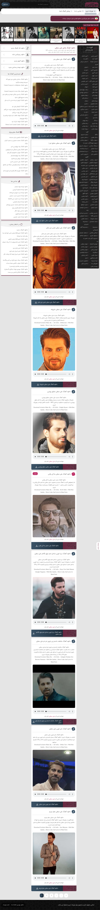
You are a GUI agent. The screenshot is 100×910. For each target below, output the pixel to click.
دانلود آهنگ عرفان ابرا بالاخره (19, 159)
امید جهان (94, 76)
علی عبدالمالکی (93, 174)
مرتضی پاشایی (93, 233)
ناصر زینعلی (84, 255)
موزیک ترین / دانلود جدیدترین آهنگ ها (91, 4)
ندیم (86, 258)
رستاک (95, 120)
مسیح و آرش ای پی (93, 240)
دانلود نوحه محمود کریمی (20, 190)
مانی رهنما (85, 202)
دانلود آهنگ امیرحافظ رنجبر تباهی (18, 239)
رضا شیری (94, 123)
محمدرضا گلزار (84, 227)
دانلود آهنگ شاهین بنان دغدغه (18, 137)
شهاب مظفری (84, 160)
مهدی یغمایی (84, 250)
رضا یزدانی (85, 126)
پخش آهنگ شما (64, 11)
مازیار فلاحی (84, 199)
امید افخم (85, 73)
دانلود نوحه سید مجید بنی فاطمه (18, 199)
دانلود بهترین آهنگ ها (17, 905)
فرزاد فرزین (94, 191)
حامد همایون (94, 104)
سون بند (85, 143)
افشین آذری (94, 70)
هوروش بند (94, 263)
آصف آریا (94, 59)
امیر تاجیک (94, 78)
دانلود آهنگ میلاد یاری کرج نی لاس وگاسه (15, 260)
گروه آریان (94, 199)
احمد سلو (94, 67)
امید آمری (94, 73)
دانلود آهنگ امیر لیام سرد (20, 248)
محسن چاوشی (93, 213)
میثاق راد (95, 252)
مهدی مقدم (84, 247)
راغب (86, 118)
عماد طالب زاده (93, 188)
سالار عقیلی (94, 137)
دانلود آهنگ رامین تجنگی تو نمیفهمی (17, 150)
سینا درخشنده (84, 149)
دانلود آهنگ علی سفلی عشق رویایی (59, 392)
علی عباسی (85, 171)
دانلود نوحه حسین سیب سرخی (19, 196)
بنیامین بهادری (84, 92)
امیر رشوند (85, 78)
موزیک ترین (89, 11)
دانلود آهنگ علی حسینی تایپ (19, 162)
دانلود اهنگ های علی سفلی (65, 48)
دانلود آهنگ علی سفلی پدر (62, 59)
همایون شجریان (83, 261)
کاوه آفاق (85, 193)
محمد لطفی (84, 219)
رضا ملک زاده (93, 126)
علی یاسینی (84, 177)
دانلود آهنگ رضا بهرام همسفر (19, 156)
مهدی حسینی (93, 247)
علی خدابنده (84, 165)
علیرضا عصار (94, 185)
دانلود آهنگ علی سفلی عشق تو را (60, 143)
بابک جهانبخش (83, 90)
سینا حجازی (94, 149)
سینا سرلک (94, 151)
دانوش (95, 115)
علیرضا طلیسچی (83, 182)
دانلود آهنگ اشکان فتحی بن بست (18, 272)
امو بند (86, 70)
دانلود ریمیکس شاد (18, 55)
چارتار (86, 101)
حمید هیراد (94, 112)
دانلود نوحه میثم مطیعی (20, 202)
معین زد (85, 238)
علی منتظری (94, 177)
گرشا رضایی (84, 196)
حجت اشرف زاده (93, 106)
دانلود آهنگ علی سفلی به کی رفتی (59, 474)
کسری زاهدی (94, 196)
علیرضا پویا (85, 179)
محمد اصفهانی (84, 216)
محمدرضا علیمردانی (95, 228)
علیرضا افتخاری (93, 179)
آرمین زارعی (94, 56)
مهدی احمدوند (93, 244)
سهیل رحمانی (84, 140)
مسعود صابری (93, 236)
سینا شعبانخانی (83, 151)
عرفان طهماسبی (93, 165)
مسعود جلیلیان (83, 233)
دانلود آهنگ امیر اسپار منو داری (18, 251)
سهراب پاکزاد (94, 140)
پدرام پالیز (85, 98)
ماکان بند (94, 202)
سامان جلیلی (84, 137)
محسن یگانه (94, 216)
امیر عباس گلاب (93, 81)
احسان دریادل (84, 62)
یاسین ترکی (84, 263)
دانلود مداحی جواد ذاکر (21, 211)
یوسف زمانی (94, 266)
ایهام (86, 87)
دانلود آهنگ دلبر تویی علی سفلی (60, 729)
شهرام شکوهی (93, 163)
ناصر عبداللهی (93, 258)
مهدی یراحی (94, 250)
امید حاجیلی (84, 76)
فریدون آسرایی (83, 191)
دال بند (86, 112)
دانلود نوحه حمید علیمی (20, 217)
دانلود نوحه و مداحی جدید (16, 67)
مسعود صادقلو (84, 236)
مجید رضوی (94, 207)
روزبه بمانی (94, 129)
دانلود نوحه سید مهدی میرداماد (18, 193)
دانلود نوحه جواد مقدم (21, 187)
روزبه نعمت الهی (84, 130)
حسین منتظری (84, 106)
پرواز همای (94, 101)
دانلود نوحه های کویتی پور (20, 208)
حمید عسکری (84, 109)
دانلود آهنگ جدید (22, 230)
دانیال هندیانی (84, 115)
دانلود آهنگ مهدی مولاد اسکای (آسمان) (16, 269)
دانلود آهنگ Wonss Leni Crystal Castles (16, 125)
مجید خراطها (84, 205)
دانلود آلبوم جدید (19, 61)
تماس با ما (77, 11)
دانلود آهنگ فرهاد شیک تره (20, 122)
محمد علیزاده (93, 219)
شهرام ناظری (84, 163)
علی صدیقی (94, 171)
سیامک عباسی (93, 146)
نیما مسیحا (94, 261)
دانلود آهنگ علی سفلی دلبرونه (61, 309)
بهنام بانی (94, 95)
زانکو (96, 134)
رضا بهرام (85, 120)
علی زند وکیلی (93, 168)
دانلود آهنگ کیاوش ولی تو (20, 106)
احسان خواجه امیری (94, 63)
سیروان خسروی (83, 146)
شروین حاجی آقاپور (84, 155)
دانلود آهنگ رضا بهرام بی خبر (19, 147)
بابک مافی (94, 92)
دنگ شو (95, 118)
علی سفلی (52, 130)
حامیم (86, 104)
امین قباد (94, 87)
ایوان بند (95, 90)
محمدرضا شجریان (85, 223)
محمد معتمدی (93, 221)
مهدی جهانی (84, 244)
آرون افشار (85, 56)
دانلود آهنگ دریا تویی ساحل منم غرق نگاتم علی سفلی (53, 554)
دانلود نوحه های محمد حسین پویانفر (17, 205)
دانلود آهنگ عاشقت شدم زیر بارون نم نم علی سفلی (53, 641)
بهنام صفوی (84, 95)
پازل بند (95, 98)
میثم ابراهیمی (84, 252)
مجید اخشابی (93, 205)
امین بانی (94, 84)
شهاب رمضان (93, 160)
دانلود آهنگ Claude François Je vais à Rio (16, 91)
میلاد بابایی (94, 255)
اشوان (86, 67)
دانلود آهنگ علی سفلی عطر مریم (60, 812)
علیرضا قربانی (84, 185)
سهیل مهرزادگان (92, 143)
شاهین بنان (94, 154)
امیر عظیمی (84, 81)
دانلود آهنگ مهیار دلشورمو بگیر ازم (17, 153)
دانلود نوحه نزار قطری (22, 214)
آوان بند (85, 59)
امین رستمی (84, 84)
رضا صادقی (85, 123)
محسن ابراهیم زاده (84, 209)
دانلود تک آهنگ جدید (17, 48)
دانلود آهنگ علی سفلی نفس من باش (58, 228)
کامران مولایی (93, 193)
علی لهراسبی (84, 174)
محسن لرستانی (83, 213)
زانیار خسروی (84, 134)
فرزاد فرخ (85, 188)
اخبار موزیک (6, 905)
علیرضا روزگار (94, 182)
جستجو (6, 4)
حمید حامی (94, 109)
